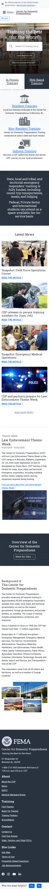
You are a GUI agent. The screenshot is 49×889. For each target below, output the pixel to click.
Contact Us (7, 832)
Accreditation (8, 820)
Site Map (6, 852)
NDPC (4, 790)
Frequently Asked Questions (15, 861)
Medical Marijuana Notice (14, 795)
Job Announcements (11, 865)
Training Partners (10, 815)
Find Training (8, 806)
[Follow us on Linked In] (20, 874)
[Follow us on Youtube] (14, 874)
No (39, 886)
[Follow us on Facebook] (3, 874)
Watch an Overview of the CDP (23, 63)
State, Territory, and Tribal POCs (17, 840)
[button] (36, 81)
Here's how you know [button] (26, 5)
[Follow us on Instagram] (8, 874)
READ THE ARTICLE (11, 277)
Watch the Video (23, 556)
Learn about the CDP (24, 56)
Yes (31, 886)
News (4, 786)
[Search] (11, 46)
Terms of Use (8, 857)
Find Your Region (10, 836)
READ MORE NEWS (23, 412)
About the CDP (9, 781)
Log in (5, 18)
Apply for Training (10, 811)
